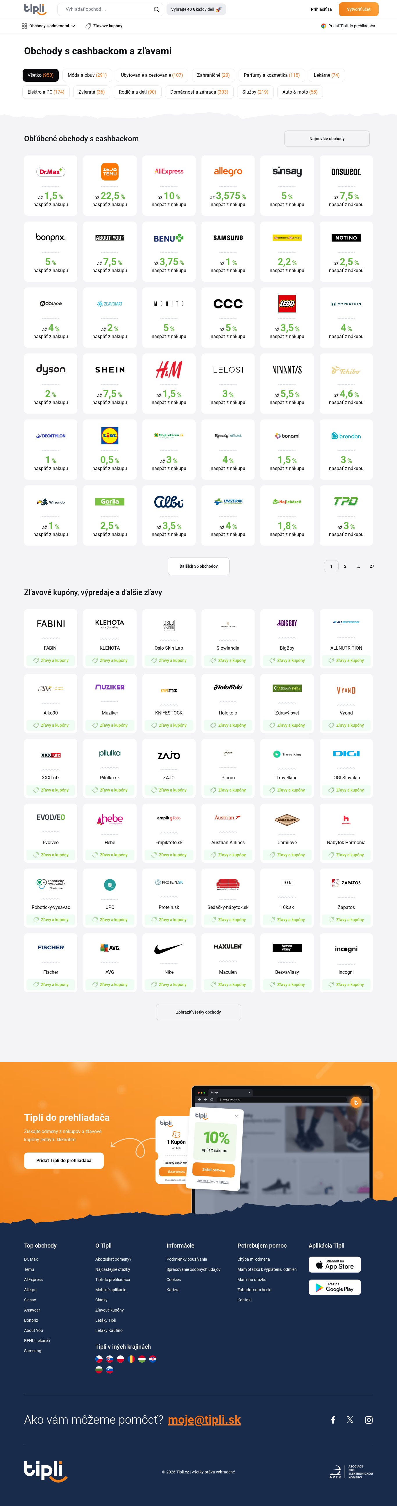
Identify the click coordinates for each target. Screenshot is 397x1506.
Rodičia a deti (137, 92)
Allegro (30, 1289)
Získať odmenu (213, 1170)
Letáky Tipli (105, 1320)
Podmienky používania (187, 1259)
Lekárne (327, 75)
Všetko (41, 75)
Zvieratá (91, 92)
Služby (255, 92)
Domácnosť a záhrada (199, 92)
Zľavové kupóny (109, 1310)
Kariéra (173, 1289)
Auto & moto (300, 92)
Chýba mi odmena (253, 1259)
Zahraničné (213, 75)
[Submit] (156, 9)
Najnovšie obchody (327, 138)
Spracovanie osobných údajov (194, 1269)
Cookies (174, 1279)
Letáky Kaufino (109, 1330)
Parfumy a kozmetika (272, 75)
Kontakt (244, 1300)
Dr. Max (31, 1259)
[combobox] (110, 9)
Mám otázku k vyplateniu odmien (267, 1269)
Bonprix (31, 1320)
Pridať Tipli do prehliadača (64, 1160)
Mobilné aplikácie (110, 1289)
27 (372, 566)
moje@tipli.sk (204, 1420)
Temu (29, 1269)
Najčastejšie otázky (112, 1269)
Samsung (32, 1350)
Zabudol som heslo (254, 1289)
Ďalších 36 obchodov (199, 566)
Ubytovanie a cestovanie (152, 75)
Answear (32, 1310)
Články (101, 1300)
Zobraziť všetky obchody (198, 1012)
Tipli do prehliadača (112, 1279)
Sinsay (30, 1300)
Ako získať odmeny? (113, 1259)
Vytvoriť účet (359, 9)
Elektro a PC (46, 92)
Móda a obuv (87, 75)
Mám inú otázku (252, 1279)
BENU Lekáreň (37, 1340)
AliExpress (33, 1279)
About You (33, 1330)
